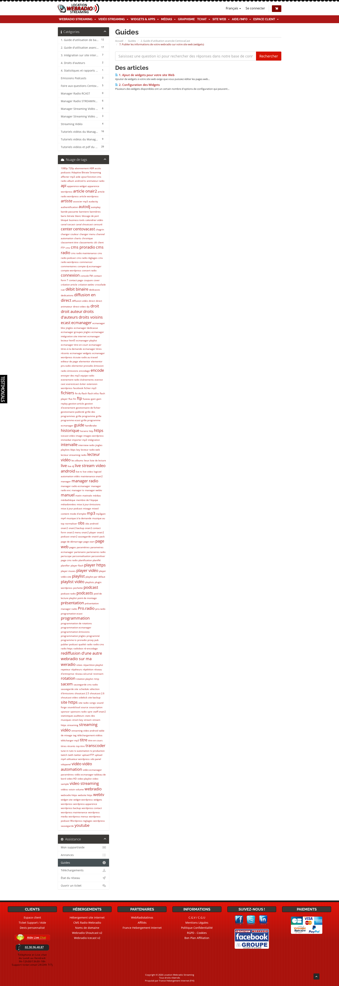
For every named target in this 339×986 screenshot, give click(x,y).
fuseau (86, 399)
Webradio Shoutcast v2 (87, 933)
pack (102, 536)
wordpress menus (78, 816)
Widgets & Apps (144, 19)
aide (78, 176)
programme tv (69, 640)
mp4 (63, 518)
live (64, 465)
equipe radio (87, 375)
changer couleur (70, 234)
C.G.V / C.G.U (197, 917)
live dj (71, 466)
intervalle (69, 444)
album (70, 181)
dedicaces (94, 289)
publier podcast (69, 644)
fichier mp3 (90, 388)
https (98, 430)
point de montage (87, 598)
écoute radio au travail (85, 357)
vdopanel (66, 764)
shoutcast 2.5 (82, 693)
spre (89, 711)
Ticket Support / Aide (32, 922)
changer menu (87, 234)
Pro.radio (86, 608)
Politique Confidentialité (197, 928)
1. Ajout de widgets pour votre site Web (146, 75)
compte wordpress (71, 270)
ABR (91, 168)
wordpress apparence (85, 804)
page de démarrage (72, 541)
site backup (94, 697)
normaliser (71, 523)
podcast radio (68, 593)
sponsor (65, 711)
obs (81, 523)
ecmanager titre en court (74, 344)
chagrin (100, 229)
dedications (67, 295)
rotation (68, 678)
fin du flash (81, 393)
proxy (90, 640)
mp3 (91, 513)
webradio (93, 789)
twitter (77, 755)
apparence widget (77, 186)
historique (70, 430)
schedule (84, 689)
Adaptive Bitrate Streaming (86, 172)
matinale (87, 495)
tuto (71, 750)
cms (68, 247)
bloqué (64, 220)
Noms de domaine (87, 928)
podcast (91, 587)
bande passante (69, 211)
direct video (79, 306)
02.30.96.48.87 (34, 947)
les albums (77, 460)
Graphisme (186, 19)
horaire (84, 431)
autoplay (95, 207)
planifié (97, 560)
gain (93, 399)
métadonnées (68, 504)
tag (75, 735)
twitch (64, 755)
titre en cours (95, 740)
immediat (66, 440)
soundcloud (73, 707)
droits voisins (91, 317)
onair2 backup (76, 528)
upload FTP (88, 755)
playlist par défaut (95, 576)
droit (94, 306)
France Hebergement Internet (142, 928)
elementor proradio (82, 365)
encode (97, 370)
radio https (67, 648)
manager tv (78, 490)
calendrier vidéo (94, 220)
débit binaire (77, 289)
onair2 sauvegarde (80, 536)
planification (85, 560)
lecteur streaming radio (74, 455)
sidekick (83, 697)
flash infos (93, 393)
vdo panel (95, 759)
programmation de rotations (76, 623)
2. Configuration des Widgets (139, 85)
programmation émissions (75, 631)
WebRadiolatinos (142, 917)
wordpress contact (92, 808)
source (84, 707)
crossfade (100, 284)
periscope (66, 556)
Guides (132, 41)
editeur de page (69, 361)
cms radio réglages (87, 258)
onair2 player (89, 532)
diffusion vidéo (80, 301)
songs (92, 702)
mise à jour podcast (71, 508)
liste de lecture (98, 460)
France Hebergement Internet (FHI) (176, 980)
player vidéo (87, 570)
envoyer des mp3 (70, 375)
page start (89, 541)
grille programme (85, 416)
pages (72, 547)
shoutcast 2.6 (97, 693)
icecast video (68, 435)
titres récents (68, 746)
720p (71, 168)
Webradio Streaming (76, 19)
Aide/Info (240, 19)
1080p (64, 168)
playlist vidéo (72, 581)
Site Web (220, 19)
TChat (202, 19)
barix (63, 216)
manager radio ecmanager (75, 486)
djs (88, 306)
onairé (95, 536)
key (78, 449)
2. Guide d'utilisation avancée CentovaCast (165, 41)
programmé (93, 636)
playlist (78, 576)
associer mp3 (80, 201)
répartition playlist (93, 665)
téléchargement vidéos (89, 735)
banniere (84, 211)
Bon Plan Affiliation (196, 938)
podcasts (85, 593)
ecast (65, 322)
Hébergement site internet (87, 917)
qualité (82, 644)
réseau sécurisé (83, 673)
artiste (66, 201)
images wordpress (93, 435)
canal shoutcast (84, 224)
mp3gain (101, 513)
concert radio (89, 270)
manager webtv (93, 490)
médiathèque (68, 500)
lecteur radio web (90, 449)
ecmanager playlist (86, 340)
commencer (86, 262)
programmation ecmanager (76, 627)
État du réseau (70, 878)
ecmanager (81, 322)
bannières (95, 211)
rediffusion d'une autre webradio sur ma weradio (81, 659)
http (91, 431)
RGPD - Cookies (197, 933)
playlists (89, 582)
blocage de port (90, 216)
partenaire (80, 552)
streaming (72, 725)
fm (74, 399)
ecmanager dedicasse (86, 328)
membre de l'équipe (87, 500)
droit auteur (71, 311)
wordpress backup (71, 808)
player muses (68, 571)
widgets (98, 799)
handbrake (91, 425)
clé (95, 242)
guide (79, 425)
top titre (80, 746)
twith (70, 755)
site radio (83, 702)
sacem (67, 684)
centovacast (84, 229)
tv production (97, 750)
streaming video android (84, 730)
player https (95, 565)
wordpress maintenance (74, 812)
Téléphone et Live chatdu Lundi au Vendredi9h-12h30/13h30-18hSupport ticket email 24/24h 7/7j (32, 959)
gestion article (76, 403)
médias (97, 495)
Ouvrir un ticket (71, 885)
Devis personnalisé (32, 928)
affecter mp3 (68, 176)
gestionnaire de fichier (88, 407)
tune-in (64, 750)
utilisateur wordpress (78, 759)
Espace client (265, 19)
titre (83, 739)
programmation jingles (73, 636)
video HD (72, 778)
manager (66, 481)
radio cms (98, 644)
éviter (83, 384)
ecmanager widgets (80, 353)
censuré (98, 224)
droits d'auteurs (77, 314)
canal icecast (68, 224)
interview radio (86, 445)
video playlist (84, 778)
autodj (84, 206)
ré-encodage (91, 648)
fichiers (67, 392)
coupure (88, 280)
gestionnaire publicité (72, 411)
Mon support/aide (73, 847)
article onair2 (85, 191)
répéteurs (76, 669)
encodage (84, 371)
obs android (91, 523)
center (66, 229)
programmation (75, 618)
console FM (86, 275)
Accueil (119, 41)
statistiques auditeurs (72, 715)
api (63, 185)
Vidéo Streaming (112, 19)
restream (98, 673)
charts (77, 238)
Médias (167, 19)
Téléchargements (72, 870)
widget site (67, 799)
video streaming (84, 783)
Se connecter (255, 8)
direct (92, 301)
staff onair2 (99, 711)
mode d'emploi (78, 513)
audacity (93, 201)
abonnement (82, 168)
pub (96, 640)
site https (69, 702)
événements (87, 379)
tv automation (81, 750)
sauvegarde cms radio (86, 684)
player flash (77, 565)
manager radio (85, 480)
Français (232, 8)
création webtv (86, 284)
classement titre (69, 242)
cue (63, 289)
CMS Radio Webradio (87, 922)
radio (89, 644)
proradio (82, 640)
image (79, 435)
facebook (78, 388)
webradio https (69, 795)
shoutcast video (69, 697)
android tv (80, 181)
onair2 (64, 528)
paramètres (83, 547)
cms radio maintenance (84, 253)
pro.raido (100, 609)
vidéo (76, 763)
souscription (95, 707)
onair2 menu (74, 532)
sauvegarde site (69, 689)
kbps (73, 449)
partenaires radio (96, 552)
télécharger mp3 (70, 740)
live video (88, 471)
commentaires (69, 266)
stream (88, 720)
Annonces (67, 855)
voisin (72, 789)
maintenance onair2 (92, 476)
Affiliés (142, 922)
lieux (86, 460)
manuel (68, 495)
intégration (94, 440)
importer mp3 (79, 440)
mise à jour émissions (88, 504)
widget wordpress (83, 799)
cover (97, 280)
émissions (72, 371)
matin (78, 495)
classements (86, 242)
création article (69, 284)
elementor (84, 361)
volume (80, 789)
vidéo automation (76, 766)
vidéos (64, 789)
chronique (87, 238)
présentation (72, 602)
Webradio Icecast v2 (87, 938)
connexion (70, 275)
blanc (78, 216)
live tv (79, 471)
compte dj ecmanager (89, 266)
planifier (65, 565)
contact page (76, 280)
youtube (82, 825)
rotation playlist (84, 679)
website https (85, 795)
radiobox (78, 648)
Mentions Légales (196, 922)
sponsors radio (78, 711)
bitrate (70, 216)
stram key (77, 720)
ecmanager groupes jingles (76, 332)
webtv (98, 794)
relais (79, 665)
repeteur (65, 669)
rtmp (96, 679)
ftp (79, 398)
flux (70, 399)
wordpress (66, 804)
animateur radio (95, 181)
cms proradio (83, 247)
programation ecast (71, 613)
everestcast (72, 384)
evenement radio (70, 379)
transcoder (95, 745)
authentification (69, 207)
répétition (88, 669)
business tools (77, 220)
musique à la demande (79, 518)
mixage (87, 508)
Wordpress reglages (81, 820)
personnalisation (81, 556)
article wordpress (88, 196)
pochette (78, 588)
